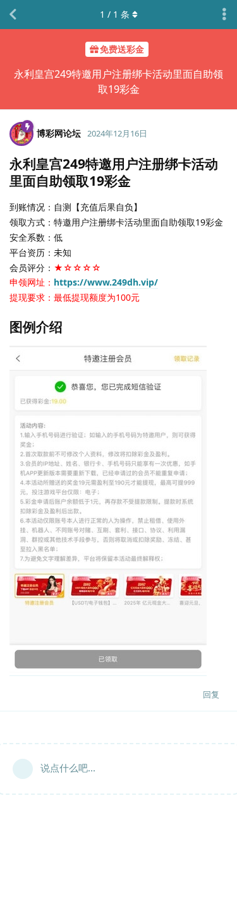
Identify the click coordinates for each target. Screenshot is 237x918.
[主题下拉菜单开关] (224, 14)
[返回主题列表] (12, 14)
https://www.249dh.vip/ (106, 282)
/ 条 (115, 14)
